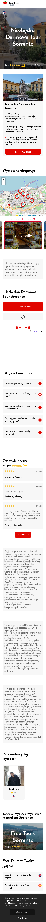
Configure (22, 918)
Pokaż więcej (23, 534)
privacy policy (24, 905)
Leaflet (20, 215)
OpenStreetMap (31, 215)
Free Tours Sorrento (23, 836)
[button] (17, 98)
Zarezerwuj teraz (23, 152)
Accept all (22, 912)
